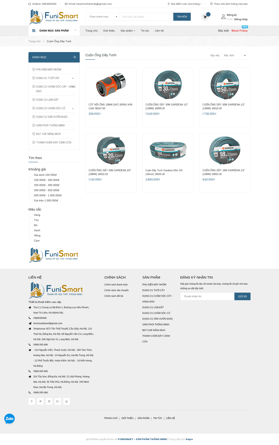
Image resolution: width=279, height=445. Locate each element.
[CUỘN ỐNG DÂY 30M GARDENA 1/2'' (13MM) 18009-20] (168, 85)
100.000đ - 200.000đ (46, 179)
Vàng (36, 214)
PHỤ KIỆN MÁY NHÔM (48, 69)
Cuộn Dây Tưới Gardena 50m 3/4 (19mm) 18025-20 (164, 172)
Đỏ (35, 225)
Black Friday (240, 30)
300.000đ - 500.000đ (46, 190)
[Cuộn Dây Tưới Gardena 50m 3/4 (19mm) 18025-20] (168, 150)
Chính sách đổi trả (113, 296)
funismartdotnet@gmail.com (94, 4)
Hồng (36, 235)
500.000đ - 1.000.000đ (47, 195)
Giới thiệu (109, 30)
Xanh (36, 230)
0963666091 (49, 4)
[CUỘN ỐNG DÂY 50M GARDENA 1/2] (225, 85)
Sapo (189, 439)
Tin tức (145, 30)
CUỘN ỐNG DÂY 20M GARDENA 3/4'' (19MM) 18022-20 (110, 172)
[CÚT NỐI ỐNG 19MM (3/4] (111, 85)
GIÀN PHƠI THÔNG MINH (50, 125)
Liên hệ (159, 30)
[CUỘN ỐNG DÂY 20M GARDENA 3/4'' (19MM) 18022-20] (111, 150)
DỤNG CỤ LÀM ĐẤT (47, 99)
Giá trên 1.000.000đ (45, 200)
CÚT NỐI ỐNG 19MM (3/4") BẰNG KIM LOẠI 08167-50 (110, 106)
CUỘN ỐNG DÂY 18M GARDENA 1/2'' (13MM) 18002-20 (224, 172)
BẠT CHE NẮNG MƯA (48, 133)
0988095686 (40, 318)
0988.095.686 (40, 344)
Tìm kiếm (182, 16)
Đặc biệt (223, 30)
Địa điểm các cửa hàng (185, 4)
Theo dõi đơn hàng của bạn (231, 4)
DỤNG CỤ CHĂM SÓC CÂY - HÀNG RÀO (56, 89)
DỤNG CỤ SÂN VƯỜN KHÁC (52, 116)
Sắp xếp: (215, 55)
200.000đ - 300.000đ (46, 185)
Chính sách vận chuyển (116, 290)
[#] (54, 255)
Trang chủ (91, 30)
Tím (36, 220)
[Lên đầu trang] (271, 421)
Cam (36, 240)
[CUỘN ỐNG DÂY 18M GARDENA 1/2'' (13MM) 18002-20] (225, 150)
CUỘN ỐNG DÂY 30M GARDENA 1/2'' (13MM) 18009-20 (167, 106)
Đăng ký (232, 15)
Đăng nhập (241, 19)
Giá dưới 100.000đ (45, 174)
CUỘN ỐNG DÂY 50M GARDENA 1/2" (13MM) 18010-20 (224, 106)
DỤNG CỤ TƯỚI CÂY (47, 78)
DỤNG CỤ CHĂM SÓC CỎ (50, 108)
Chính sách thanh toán (116, 284)
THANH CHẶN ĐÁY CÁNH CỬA (53, 142)
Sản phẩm (127, 30)
